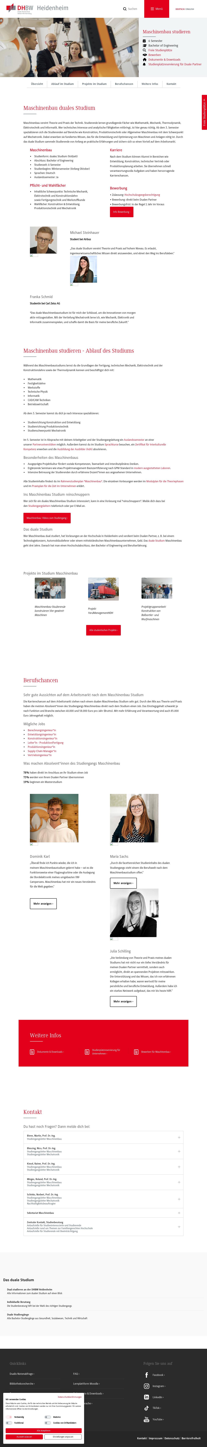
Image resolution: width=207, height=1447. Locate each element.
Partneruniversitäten (44, 444)
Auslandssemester (134, 439)
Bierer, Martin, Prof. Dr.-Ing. (44, 1137)
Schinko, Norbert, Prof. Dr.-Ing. (44, 1199)
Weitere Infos (150, 84)
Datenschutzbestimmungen (70, 1397)
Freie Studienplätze (160, 50)
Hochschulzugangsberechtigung (142, 194)
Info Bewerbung (121, 211)
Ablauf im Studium (62, 84)
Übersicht (37, 84)
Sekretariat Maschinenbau (40, 1213)
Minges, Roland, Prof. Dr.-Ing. (44, 1182)
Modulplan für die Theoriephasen (165, 481)
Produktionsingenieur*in (41, 746)
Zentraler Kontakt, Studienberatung (60, 1227)
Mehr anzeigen (42, 903)
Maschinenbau (41, 150)
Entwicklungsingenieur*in (42, 734)
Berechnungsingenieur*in (42, 730)
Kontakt (171, 84)
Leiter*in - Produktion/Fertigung (45, 742)
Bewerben (154, 55)
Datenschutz (172, 1438)
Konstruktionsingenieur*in (42, 738)
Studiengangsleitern (39, 505)
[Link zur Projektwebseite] (103, 589)
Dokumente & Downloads (164, 59)
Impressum (155, 1438)
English (190, 9)
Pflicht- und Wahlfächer (48, 185)
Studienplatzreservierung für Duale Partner (175, 64)
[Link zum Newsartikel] (50, 588)
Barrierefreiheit (191, 1438)
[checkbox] (9, 1417)
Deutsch (180, 9)
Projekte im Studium (94, 84)
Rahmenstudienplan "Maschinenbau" (81, 481)
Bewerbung (118, 188)
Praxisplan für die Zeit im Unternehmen (54, 486)
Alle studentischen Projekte (102, 630)
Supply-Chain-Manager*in (42, 751)
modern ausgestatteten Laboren (152, 468)
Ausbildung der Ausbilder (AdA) (75, 449)
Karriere (116, 150)
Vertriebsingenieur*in (40, 755)
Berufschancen (124, 84)
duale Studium (156, 540)
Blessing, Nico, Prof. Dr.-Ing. (44, 1151)
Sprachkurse (112, 444)
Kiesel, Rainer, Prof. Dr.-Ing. (44, 1166)
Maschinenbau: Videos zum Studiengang (46, 518)
